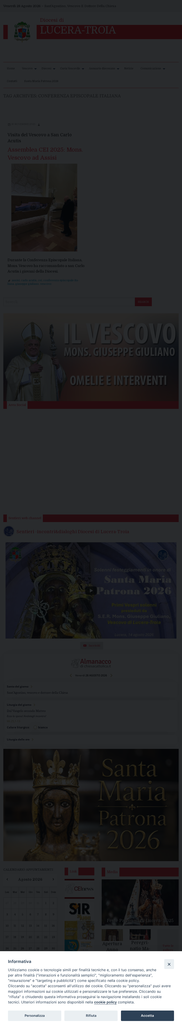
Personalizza (35, 1016)
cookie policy (105, 1002)
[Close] (169, 964)
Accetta (147, 1016)
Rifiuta (91, 1016)
